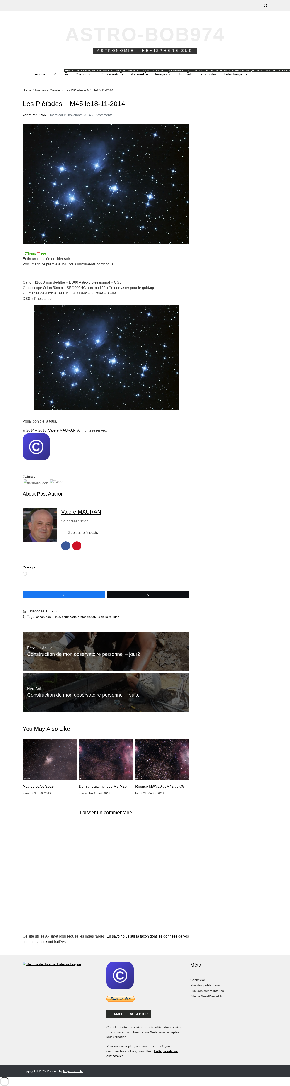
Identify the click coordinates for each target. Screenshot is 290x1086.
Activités (61, 72)
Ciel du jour (85, 74)
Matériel (139, 72)
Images (163, 72)
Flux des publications (205, 985)
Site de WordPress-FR (206, 996)
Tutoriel (184, 72)
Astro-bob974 (145, 34)
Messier (51, 611)
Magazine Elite (73, 1071)
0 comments (103, 115)
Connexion (198, 980)
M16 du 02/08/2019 (38, 786)
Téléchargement (237, 74)
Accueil (41, 74)
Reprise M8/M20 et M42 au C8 (159, 786)
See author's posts (83, 532)
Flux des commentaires (207, 991)
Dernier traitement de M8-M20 (103, 786)
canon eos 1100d (48, 616)
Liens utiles (207, 74)
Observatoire (113, 72)
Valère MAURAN (34, 115)
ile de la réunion (108, 616)
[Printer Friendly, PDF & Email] (106, 253)
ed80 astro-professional (78, 616)
